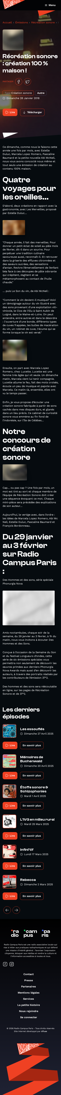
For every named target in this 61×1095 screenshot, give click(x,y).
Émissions (21, 22)
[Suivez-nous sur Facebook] (5, 964)
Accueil (7, 22)
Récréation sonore (43, 22)
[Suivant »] (16, 910)
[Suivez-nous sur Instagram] (11, 964)
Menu (52, 5)
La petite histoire (28, 1005)
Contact (28, 974)
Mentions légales (29, 992)
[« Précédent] (7, 910)
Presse (28, 980)
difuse (44, 1031)
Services (28, 998)
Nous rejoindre (28, 1011)
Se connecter (28, 1017)
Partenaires (28, 986)
